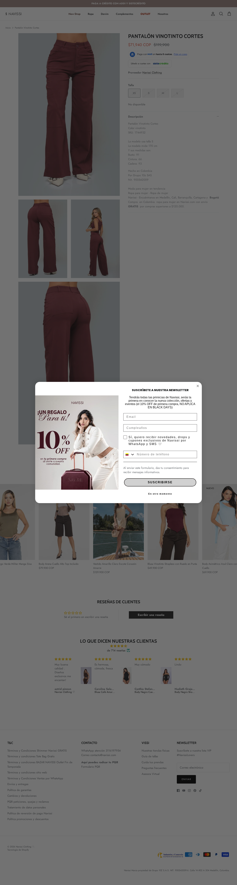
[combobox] (129, 454)
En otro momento (160, 494)
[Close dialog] (198, 386)
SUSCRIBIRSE (160, 482)
